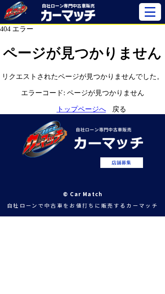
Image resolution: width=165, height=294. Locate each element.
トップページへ (81, 109)
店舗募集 (121, 162)
